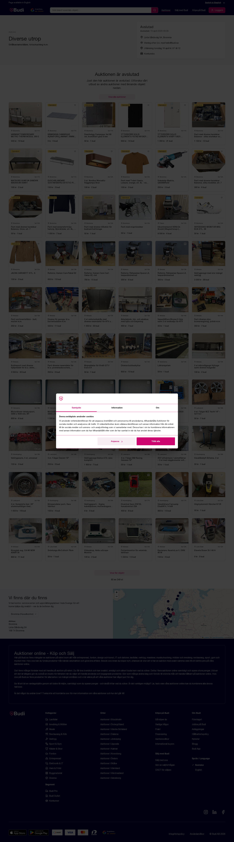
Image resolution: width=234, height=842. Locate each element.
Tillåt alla (156, 441)
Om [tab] (157, 408)
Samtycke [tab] (76, 408)
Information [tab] (117, 408)
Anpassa (115, 441)
